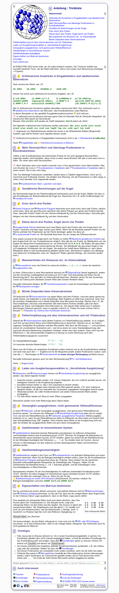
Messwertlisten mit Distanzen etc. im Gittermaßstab (72, 37)
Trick (15, 416)
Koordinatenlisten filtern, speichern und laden (41, 184)
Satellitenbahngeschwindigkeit (26, 53)
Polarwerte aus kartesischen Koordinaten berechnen (47, 310)
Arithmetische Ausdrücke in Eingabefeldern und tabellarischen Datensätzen (76, 19)
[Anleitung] (23, 265)
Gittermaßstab (74, 272)
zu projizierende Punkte (25, 234)
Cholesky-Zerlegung (28, 493)
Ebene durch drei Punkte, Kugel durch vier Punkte (71, 34)
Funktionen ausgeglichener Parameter (68, 416)
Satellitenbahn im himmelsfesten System (31, 51)
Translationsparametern (56, 284)
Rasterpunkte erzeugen (29, 286)
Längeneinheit (21, 268)
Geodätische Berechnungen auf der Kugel (67, 28)
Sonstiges (17, 59)
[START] (30, 38)
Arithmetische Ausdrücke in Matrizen (57, 143)
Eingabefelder (27, 143)
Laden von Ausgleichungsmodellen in (42, 45)
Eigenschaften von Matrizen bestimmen (31, 56)
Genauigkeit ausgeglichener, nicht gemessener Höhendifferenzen (42, 48)
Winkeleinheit (86, 138)
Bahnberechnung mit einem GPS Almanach (35, 478)
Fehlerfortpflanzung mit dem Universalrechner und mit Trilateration (42, 42)
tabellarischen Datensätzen (27, 111)
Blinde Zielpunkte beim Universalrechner (67, 39)
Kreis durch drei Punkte (59, 31)
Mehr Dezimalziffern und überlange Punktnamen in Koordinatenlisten (71, 24)
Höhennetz (28, 411)
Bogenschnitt (27, 363)
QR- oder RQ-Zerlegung (88, 521)
